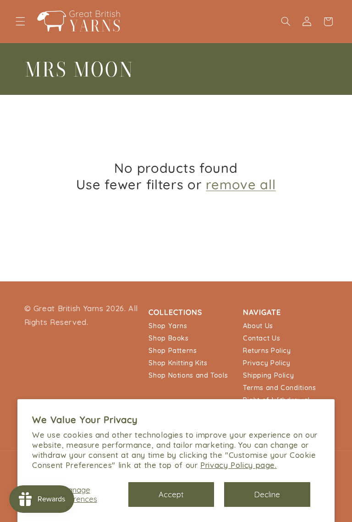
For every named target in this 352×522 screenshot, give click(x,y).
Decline (267, 494)
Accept (171, 494)
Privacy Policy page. (238, 465)
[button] (20, 21)
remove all (240, 184)
